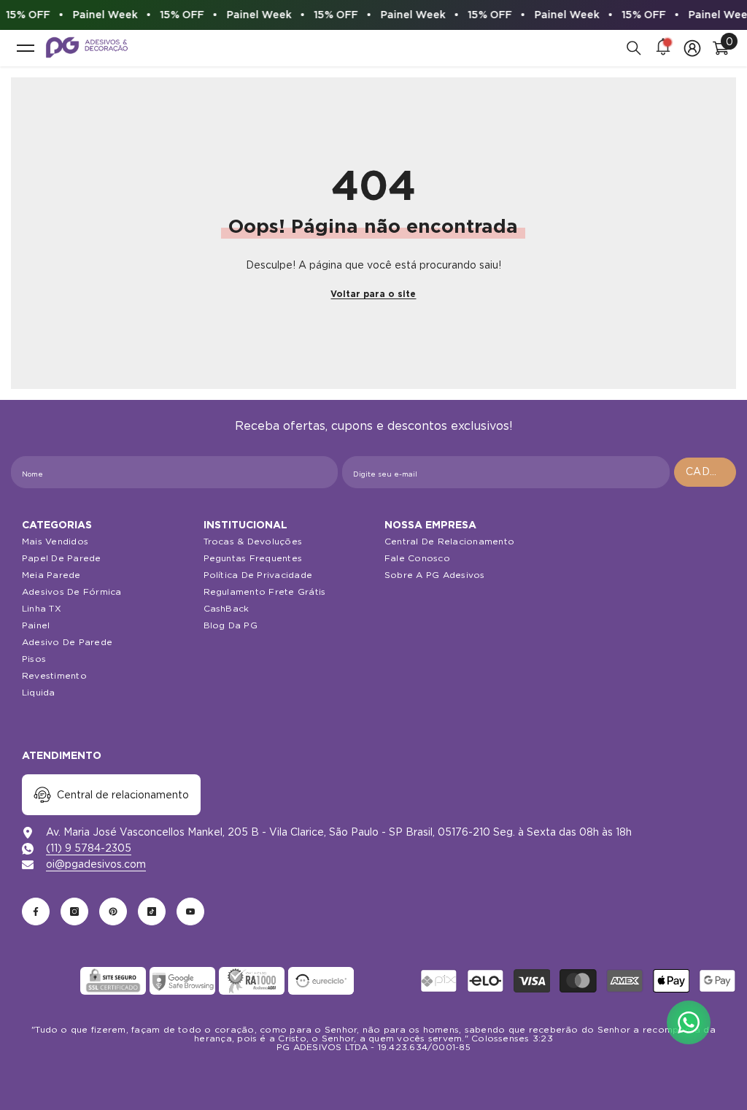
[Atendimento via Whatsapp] (689, 1022)
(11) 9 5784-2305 (88, 848)
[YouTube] (190, 911)
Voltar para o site (373, 293)
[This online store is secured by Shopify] (44, 981)
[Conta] (692, 48)
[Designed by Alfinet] (373, 1073)
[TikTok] (152, 911)
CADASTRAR (711, 471)
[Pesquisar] (634, 48)
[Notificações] (663, 48)
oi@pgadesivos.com (96, 864)
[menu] (25, 48)
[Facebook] (36, 911)
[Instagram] (74, 911)
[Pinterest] (113, 911)
